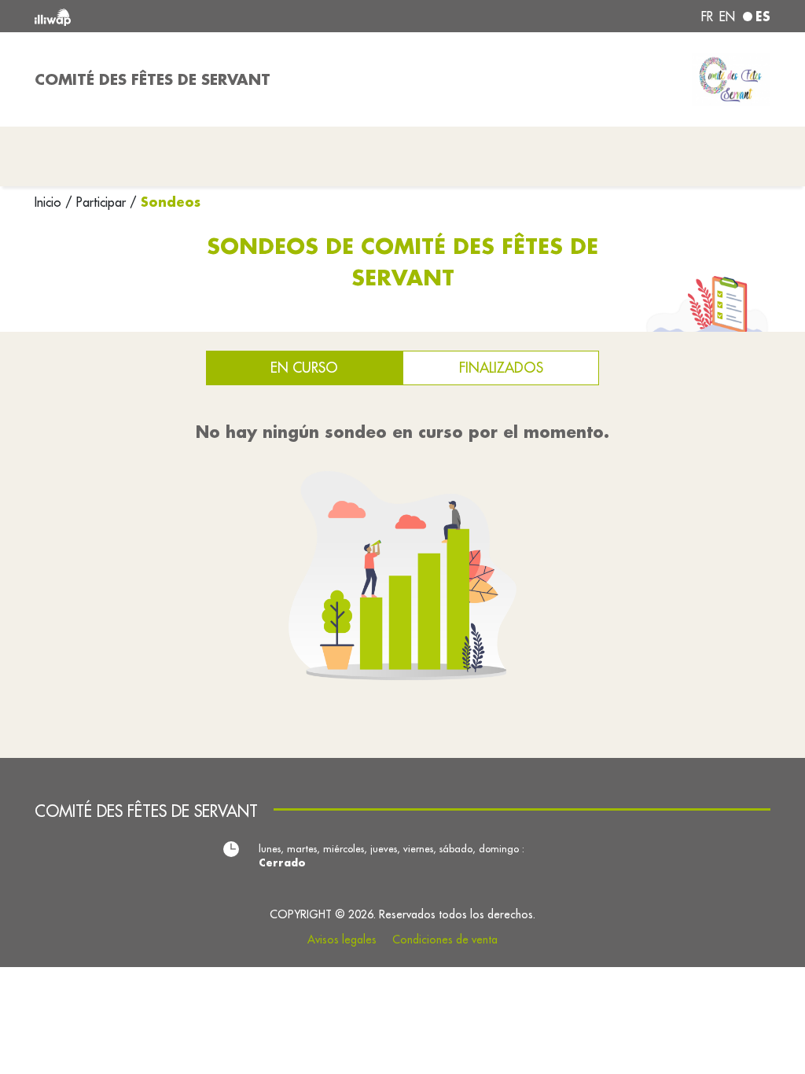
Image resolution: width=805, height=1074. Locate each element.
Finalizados (501, 368)
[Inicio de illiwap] (182, 16)
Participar (101, 202)
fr (707, 16)
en (727, 16)
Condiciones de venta (445, 939)
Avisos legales (342, 939)
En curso (304, 368)
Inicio (50, 202)
